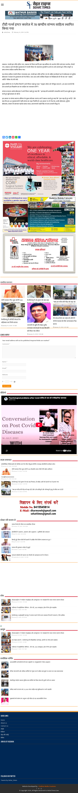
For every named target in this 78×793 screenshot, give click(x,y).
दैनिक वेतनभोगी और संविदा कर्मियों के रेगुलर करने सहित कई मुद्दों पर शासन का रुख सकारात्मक (36, 671)
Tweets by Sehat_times (9, 780)
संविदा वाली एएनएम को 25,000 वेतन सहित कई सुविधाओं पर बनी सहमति (30, 689)
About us (4, 723)
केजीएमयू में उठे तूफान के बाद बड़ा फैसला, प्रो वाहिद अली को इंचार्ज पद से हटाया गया (38, 303)
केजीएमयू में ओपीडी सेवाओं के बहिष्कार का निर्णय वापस (11, 321)
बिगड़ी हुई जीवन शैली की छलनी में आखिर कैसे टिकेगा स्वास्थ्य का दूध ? (31, 540)
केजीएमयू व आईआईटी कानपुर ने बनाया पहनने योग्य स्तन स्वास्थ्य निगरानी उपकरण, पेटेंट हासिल (38, 615)
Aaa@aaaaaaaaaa (7, 477)
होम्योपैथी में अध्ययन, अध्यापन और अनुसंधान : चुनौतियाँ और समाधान (31, 532)
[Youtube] (41, 788)
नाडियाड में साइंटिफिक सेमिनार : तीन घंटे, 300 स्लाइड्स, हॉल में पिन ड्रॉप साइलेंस (34, 607)
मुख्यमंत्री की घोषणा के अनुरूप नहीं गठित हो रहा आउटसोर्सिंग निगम (28, 698)
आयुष (2, 729)
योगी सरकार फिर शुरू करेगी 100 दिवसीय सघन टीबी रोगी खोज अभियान (12, 303)
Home (3, 720)
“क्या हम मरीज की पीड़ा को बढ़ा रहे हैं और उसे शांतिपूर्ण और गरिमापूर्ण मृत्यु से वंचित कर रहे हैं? (37, 489)
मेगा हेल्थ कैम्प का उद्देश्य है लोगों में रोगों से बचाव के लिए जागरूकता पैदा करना (65, 321)
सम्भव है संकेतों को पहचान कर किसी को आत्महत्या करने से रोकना (30, 555)
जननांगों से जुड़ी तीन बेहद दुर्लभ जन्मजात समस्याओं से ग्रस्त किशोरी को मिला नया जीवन (38, 328)
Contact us (4, 726)
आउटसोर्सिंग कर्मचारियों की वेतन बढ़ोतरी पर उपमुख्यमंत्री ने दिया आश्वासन (30, 662)
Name (4, 362)
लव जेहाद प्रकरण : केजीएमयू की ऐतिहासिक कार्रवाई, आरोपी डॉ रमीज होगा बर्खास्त (35, 640)
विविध (2, 737)
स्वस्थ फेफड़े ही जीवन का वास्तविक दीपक (23, 524)
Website (5, 374)
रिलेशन (3, 732)
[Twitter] (39, 788)
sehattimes (7, 32)
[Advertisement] (32, 39)
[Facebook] (37, 788)
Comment (6, 344)
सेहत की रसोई (5, 735)
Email (4, 368)
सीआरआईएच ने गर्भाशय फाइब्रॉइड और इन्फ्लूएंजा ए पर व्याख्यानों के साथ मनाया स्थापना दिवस (38, 600)
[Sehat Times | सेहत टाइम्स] (39, 4)
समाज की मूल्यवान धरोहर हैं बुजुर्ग (21, 547)
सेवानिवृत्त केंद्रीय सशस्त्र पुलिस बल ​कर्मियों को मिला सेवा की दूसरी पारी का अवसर (32, 680)
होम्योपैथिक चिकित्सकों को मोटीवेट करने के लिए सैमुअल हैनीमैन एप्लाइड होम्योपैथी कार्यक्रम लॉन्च (28, 464)
